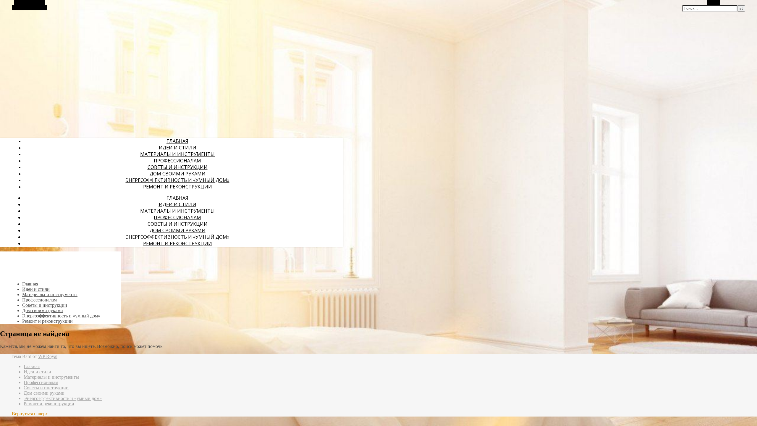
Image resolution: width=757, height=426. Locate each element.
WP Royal (47, 356)
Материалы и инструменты (177, 154)
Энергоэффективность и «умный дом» (177, 180)
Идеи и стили (177, 147)
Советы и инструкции (178, 167)
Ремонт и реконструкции (177, 186)
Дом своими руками (178, 173)
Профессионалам (177, 160)
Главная (177, 141)
